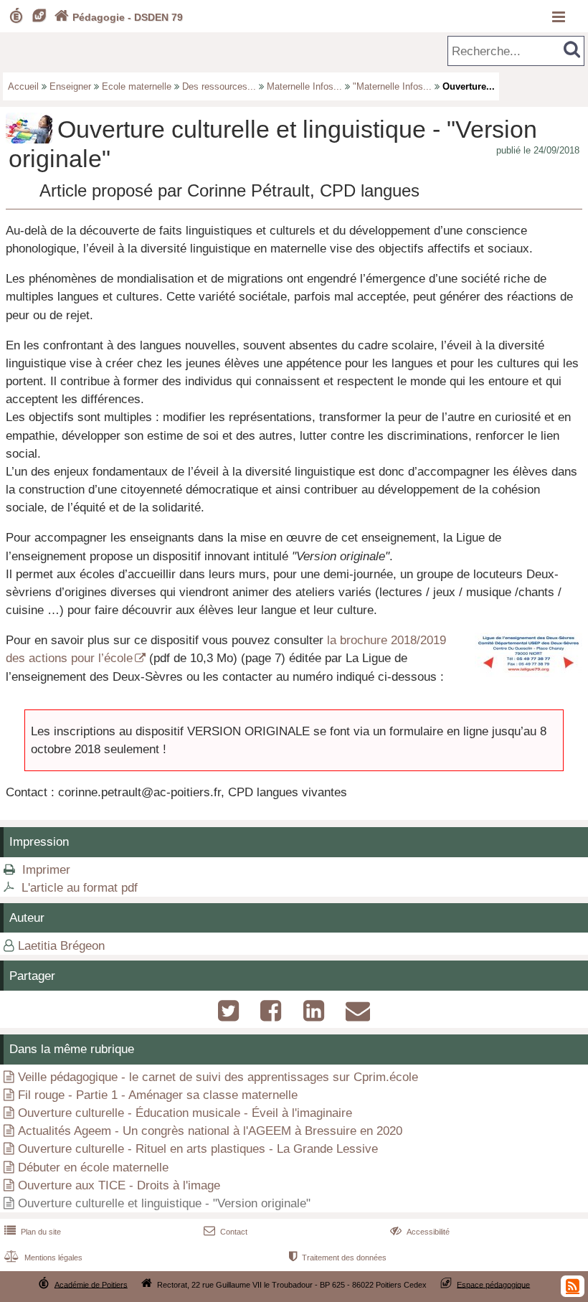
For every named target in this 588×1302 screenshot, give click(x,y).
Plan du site (32, 1231)
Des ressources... (219, 86)
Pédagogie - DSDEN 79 (118, 17)
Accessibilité (420, 1231)
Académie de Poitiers (91, 1284)
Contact (225, 1231)
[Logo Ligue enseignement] (528, 673)
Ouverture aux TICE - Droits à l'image (119, 1185)
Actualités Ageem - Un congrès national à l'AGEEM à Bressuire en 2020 (210, 1131)
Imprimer (46, 870)
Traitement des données (338, 1257)
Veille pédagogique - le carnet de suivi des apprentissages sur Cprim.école (218, 1077)
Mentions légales (43, 1257)
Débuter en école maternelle (93, 1167)
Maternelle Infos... (304, 86)
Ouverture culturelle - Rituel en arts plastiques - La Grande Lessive (198, 1149)
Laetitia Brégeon (61, 946)
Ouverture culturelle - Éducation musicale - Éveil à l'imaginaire (185, 1113)
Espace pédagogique (493, 1284)
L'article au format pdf (80, 888)
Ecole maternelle (136, 86)
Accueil (23, 86)
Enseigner (70, 86)
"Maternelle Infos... (392, 86)
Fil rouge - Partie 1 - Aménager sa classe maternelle (158, 1095)
